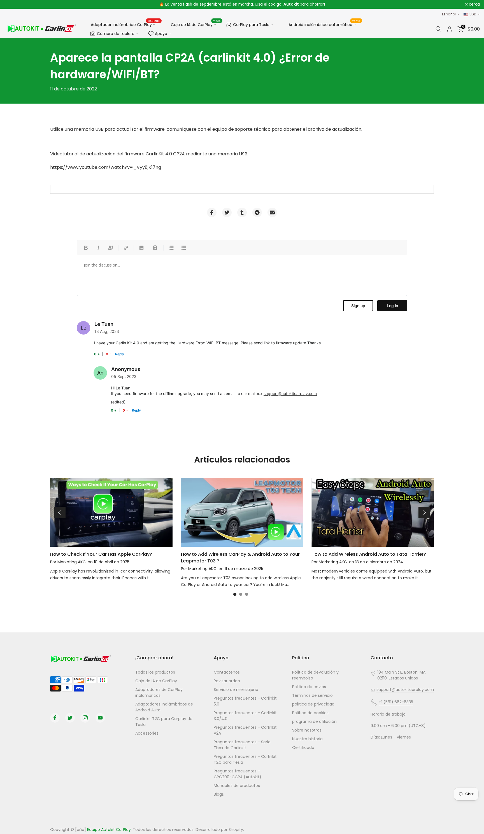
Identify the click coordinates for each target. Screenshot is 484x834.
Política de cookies (310, 713)
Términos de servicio (312, 695)
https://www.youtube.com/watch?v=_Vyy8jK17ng (105, 167)
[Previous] (60, 512)
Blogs (219, 794)
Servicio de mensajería (236, 689)
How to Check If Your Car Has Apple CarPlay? (101, 554)
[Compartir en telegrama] (257, 212)
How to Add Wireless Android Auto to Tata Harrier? (368, 554)
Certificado (303, 747)
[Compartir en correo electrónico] (272, 212)
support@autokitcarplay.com (290, 393)
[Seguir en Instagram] (85, 718)
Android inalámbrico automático (324, 23)
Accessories (147, 733)
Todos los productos (155, 672)
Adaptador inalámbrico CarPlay (125, 24)
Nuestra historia (307, 739)
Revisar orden (227, 681)
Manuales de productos (237, 785)
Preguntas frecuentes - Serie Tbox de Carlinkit (242, 745)
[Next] (424, 512)
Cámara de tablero (115, 33)
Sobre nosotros (307, 730)
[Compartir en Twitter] (227, 212)
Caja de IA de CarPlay (195, 23)
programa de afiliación (314, 721)
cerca (13, 4)
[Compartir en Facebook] (212, 212)
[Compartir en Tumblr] (242, 212)
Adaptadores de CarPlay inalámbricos (159, 692)
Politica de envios (309, 687)
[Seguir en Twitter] (70, 718)
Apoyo (161, 33)
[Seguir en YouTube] (100, 718)
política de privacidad (313, 704)
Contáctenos (227, 672)
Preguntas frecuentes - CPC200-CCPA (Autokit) (237, 774)
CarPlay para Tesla (251, 24)
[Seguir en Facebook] (55, 718)
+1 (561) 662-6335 (396, 702)
